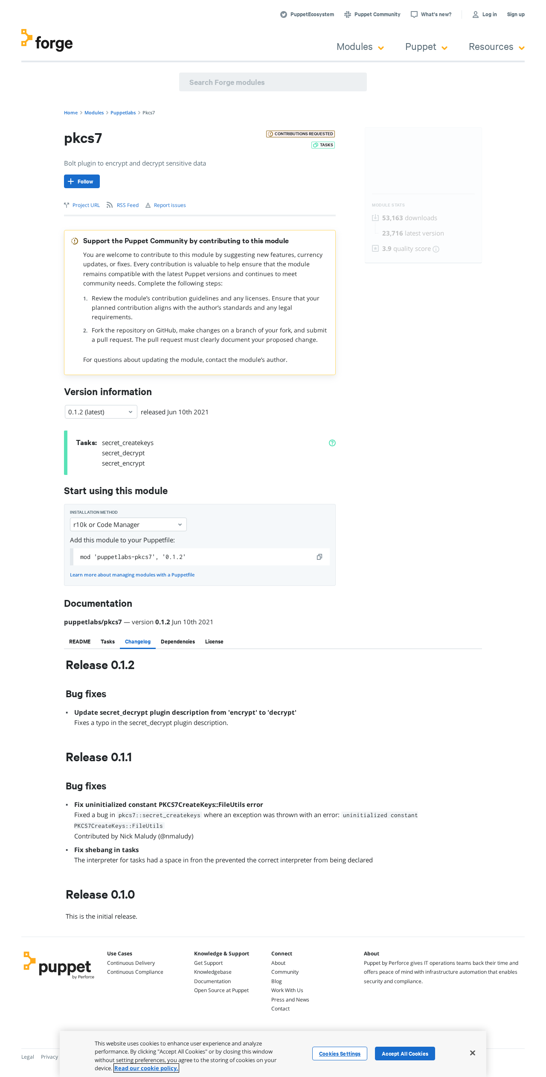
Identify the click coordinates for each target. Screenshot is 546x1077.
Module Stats (388, 205)
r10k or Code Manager (106, 524)
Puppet (420, 46)
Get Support (208, 962)
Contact (280, 1008)
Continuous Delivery (131, 962)
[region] (273, 1054)
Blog (276, 981)
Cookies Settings (339, 1053)
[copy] (319, 557)
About (278, 962)
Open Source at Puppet (221, 990)
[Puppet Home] (59, 980)
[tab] (80, 641)
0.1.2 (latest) (86, 412)
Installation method (94, 512)
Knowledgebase (213, 971)
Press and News (290, 999)
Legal (27, 1056)
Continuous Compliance (135, 971)
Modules (355, 46)
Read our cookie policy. (146, 1068)
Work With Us (287, 990)
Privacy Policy (57, 1056)
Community (285, 971)
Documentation (212, 981)
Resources (491, 46)
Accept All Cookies (405, 1053)
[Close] (472, 1052)
